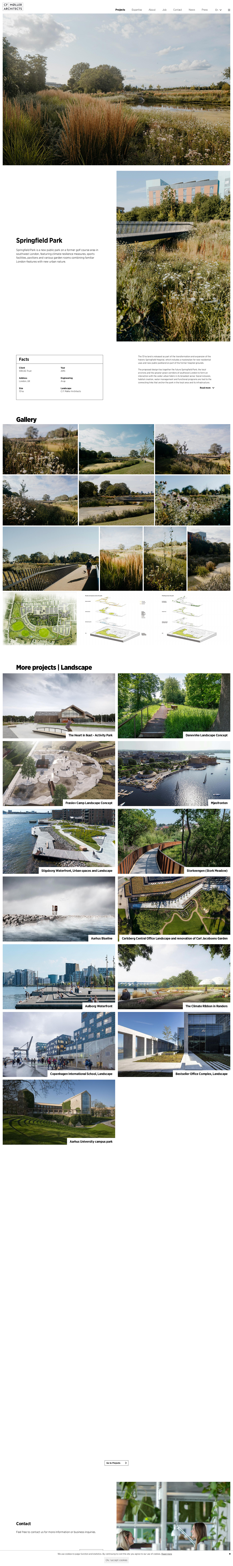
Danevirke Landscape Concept (207, 735)
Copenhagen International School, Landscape (81, 1074)
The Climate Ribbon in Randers (207, 1006)
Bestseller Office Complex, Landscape (202, 1074)
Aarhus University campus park (91, 1141)
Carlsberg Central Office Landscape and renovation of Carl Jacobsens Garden (175, 938)
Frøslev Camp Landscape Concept (89, 803)
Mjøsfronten (219, 803)
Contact (23, 1523)
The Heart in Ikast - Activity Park (90, 735)
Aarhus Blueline (101, 938)
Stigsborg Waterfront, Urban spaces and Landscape (76, 871)
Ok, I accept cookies (116, 1560)
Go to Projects (113, 1463)
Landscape (76, 667)
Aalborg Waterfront (98, 1006)
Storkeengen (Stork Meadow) (207, 871)
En (216, 9)
